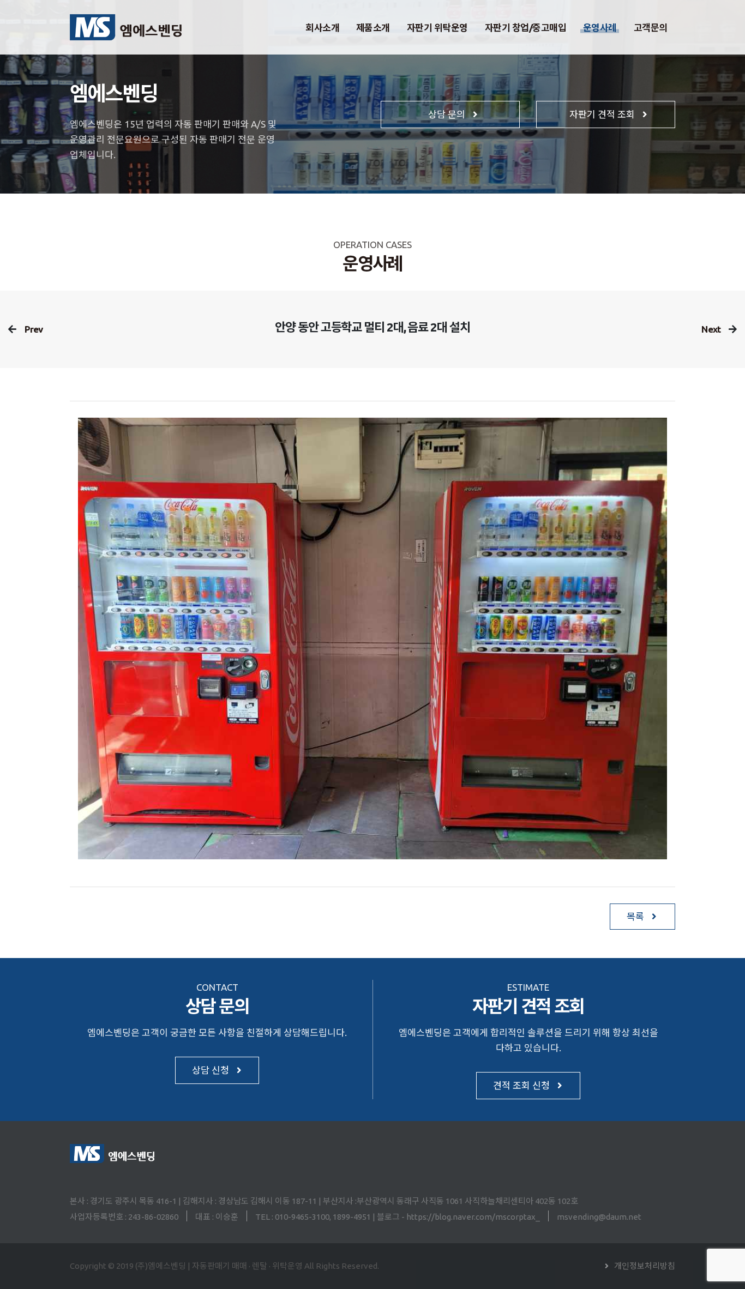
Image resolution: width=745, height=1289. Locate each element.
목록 (636, 916)
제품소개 (373, 27)
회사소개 (322, 27)
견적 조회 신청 (522, 1085)
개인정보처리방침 (644, 1265)
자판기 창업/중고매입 (526, 27)
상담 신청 (211, 1070)
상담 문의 (447, 114)
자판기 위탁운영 (437, 27)
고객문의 (651, 27)
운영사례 (600, 27)
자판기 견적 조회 (603, 114)
